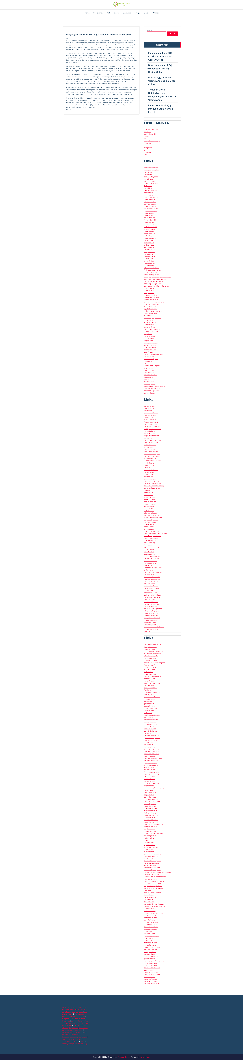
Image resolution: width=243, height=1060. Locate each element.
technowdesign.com (151, 300)
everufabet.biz (149, 261)
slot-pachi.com (149, 726)
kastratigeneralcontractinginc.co (155, 279)
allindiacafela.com (150, 593)
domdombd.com (150, 931)
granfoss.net (148, 590)
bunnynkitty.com (150, 540)
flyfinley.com (148, 690)
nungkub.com (149, 372)
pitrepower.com (149, 599)
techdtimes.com (149, 179)
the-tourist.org (149, 472)
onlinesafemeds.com (151, 209)
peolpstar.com (149, 438)
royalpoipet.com (150, 908)
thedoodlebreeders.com (152, 329)
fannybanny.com (150, 940)
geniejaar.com (149, 704)
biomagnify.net (149, 393)
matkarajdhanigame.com (153, 676)
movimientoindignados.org (153, 354)
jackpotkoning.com (150, 945)
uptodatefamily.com (151, 359)
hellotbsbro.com (149, 770)
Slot (108, 13)
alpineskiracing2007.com (152, 595)
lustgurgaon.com (150, 701)
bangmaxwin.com (150, 549)
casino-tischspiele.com (152, 488)
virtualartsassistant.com (152, 883)
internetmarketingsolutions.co (154, 788)
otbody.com (148, 490)
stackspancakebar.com (152, 577)
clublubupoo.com (150, 915)
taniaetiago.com (149, 379)
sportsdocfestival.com (151, 979)
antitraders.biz (149, 288)
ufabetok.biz (148, 259)
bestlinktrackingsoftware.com (154, 913)
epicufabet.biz (149, 254)
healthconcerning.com (151, 740)
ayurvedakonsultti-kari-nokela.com (156, 286)
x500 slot (82, 1016)
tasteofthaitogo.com (151, 538)
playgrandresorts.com (152, 974)
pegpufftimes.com (150, 417)
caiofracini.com (149, 776)
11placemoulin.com (150, 708)
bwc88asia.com (149, 320)
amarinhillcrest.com (151, 470)
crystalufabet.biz (150, 256)
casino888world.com (151, 897)
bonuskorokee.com (151, 922)
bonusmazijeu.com (150, 918)
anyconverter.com (150, 502)
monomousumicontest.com (153, 824)
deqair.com (148, 334)
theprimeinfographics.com (153, 886)
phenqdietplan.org (150, 347)
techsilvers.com (149, 336)
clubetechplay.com (150, 929)
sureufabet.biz (149, 247)
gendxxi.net (148, 840)
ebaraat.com (148, 193)
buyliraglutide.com (150, 206)
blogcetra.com (149, 786)
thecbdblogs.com (150, 625)
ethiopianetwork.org (151, 761)
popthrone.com (149, 679)
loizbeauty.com (149, 499)
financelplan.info (149, 665)
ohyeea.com (148, 368)
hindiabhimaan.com (151, 620)
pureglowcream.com (151, 531)
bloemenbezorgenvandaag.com (155, 533)
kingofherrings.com (151, 520)
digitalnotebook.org (151, 720)
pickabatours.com (150, 660)
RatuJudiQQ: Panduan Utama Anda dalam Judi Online (161, 81)
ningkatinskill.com (150, 338)
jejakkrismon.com (150, 506)
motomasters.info (150, 842)
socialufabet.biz (149, 240)
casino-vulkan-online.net (152, 597)
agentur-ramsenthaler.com (153, 833)
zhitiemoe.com (149, 370)
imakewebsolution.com (152, 683)
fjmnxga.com (148, 545)
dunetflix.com (148, 352)
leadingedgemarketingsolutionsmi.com (157, 277)
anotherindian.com (150, 375)
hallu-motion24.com (151, 586)
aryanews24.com (150, 290)
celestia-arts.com (150, 420)
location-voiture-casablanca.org (155, 877)
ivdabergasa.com (150, 306)
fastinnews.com (149, 938)
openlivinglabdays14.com (153, 284)
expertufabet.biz (149, 218)
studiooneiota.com (150, 811)
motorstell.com (149, 449)
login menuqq (78, 1032)
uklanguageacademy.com (153, 651)
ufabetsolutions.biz (150, 238)
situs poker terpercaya (152, 141)
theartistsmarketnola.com (153, 572)
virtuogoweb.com (150, 202)
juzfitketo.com (149, 382)
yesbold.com (148, 188)
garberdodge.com (150, 431)
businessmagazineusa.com (153, 854)
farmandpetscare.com (152, 772)
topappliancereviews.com (153, 615)
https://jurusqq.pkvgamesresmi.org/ (75, 1044)
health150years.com (151, 452)
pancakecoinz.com (150, 688)
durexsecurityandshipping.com (154, 302)
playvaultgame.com (151, 972)
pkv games (148, 148)
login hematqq (74, 1035)
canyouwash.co (149, 174)
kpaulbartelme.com (151, 879)
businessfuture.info (150, 667)
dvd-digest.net (149, 570)
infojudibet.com (149, 669)
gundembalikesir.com (151, 183)
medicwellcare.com (151, 856)
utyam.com (148, 363)
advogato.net (148, 474)
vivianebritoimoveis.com (152, 461)
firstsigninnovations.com (152, 429)
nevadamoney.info (150, 563)
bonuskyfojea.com (150, 920)
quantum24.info (149, 849)
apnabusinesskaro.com (152, 629)
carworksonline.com (151, 442)
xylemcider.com (149, 377)
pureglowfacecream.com (153, 518)
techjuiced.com (149, 195)
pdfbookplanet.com (151, 797)
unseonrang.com (150, 781)
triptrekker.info (149, 838)
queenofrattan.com (151, 799)
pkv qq (75, 1007)
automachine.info (150, 817)
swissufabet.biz (149, 224)
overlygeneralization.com (153, 758)
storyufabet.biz (149, 252)
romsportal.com (149, 977)
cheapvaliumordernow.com (153, 888)
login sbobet (73, 1028)
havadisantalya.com (151, 177)
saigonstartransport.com (152, 547)
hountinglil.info (149, 695)
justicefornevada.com (151, 765)
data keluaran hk (150, 134)
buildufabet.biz (149, 265)
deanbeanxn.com (150, 674)
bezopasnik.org (149, 543)
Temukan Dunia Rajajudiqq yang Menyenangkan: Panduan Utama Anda (162, 94)
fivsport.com (148, 341)
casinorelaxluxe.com (151, 927)
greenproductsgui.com (152, 738)
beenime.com (148, 890)
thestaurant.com (149, 911)
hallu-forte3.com (149, 584)
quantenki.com (149, 852)
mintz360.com (149, 710)
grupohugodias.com (151, 331)
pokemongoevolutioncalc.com (154, 961)
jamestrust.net (149, 492)
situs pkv (81, 1021)
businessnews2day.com (152, 861)
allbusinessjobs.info (151, 656)
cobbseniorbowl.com (151, 297)
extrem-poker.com (150, 322)
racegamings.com (150, 965)
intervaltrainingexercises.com (154, 904)
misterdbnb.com (149, 899)
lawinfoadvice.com (150, 345)
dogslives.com (149, 795)
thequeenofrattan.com (152, 801)
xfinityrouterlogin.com (151, 611)
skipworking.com (150, 497)
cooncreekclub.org (150, 415)
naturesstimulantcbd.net (152, 388)
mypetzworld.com (150, 313)
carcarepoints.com (150, 327)
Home (87, 13)
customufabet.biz (150, 249)
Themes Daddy (124, 1057)
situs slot (65, 1039)
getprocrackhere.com (151, 936)
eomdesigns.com (150, 836)
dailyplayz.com (149, 934)
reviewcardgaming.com (152, 870)
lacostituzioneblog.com (152, 366)
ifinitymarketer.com (150, 943)
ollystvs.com (148, 790)
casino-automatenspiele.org (154, 486)
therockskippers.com (151, 588)
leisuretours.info (149, 767)
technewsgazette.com (151, 515)
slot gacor (69, 1014)
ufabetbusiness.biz (150, 227)
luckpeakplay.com (150, 954)
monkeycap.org (149, 465)
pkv (145, 150)
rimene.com (148, 565)
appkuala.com (149, 527)
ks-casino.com (149, 325)
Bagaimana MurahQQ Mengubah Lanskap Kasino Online (160, 68)
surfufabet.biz (149, 243)
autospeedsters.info (151, 820)
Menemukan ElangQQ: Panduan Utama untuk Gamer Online (160, 56)
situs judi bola (79, 1014)
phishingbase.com (150, 963)
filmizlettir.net (148, 411)
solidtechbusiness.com (152, 868)
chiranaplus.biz (149, 574)
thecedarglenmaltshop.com (153, 644)
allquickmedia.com (150, 513)
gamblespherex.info (151, 831)
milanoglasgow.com (151, 581)
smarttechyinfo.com (151, 717)
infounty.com (148, 316)
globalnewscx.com (150, 792)
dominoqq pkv (71, 1009)
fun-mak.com (148, 895)
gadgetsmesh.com (150, 763)
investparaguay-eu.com (152, 318)
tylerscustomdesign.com (152, 440)
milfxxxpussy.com (150, 356)
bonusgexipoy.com (150, 924)
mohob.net (148, 713)
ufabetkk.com (149, 511)
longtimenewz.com (150, 949)
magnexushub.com (150, 199)
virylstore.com (149, 447)
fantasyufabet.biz (150, 220)
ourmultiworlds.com (151, 413)
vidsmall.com (148, 858)
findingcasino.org (150, 813)
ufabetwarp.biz (149, 213)
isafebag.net (148, 477)
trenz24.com (148, 495)
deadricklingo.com (150, 827)
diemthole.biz (148, 508)
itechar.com (148, 186)
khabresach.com (150, 622)
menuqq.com (67, 1007)
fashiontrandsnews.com (152, 270)
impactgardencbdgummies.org (155, 386)
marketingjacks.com (151, 613)
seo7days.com (149, 529)
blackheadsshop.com (151, 874)
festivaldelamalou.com (152, 426)
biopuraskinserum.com (152, 556)
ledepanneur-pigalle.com (153, 568)
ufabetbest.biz (149, 245)
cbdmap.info (148, 672)
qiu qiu (146, 136)
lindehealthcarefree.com (152, 654)
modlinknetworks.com (152, 947)
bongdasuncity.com (151, 724)
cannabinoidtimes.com (152, 735)
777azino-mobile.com (151, 295)
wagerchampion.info (151, 822)
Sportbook (127, 13)
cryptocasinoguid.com (152, 275)
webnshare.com (149, 756)
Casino (116, 13)
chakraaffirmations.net (152, 697)
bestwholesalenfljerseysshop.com (156, 281)
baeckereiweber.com (151, 168)
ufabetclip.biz (148, 215)
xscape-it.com (149, 293)
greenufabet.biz (149, 229)
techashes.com (149, 172)
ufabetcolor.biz (149, 231)
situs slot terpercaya (151, 129)
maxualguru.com (150, 722)
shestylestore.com (150, 981)
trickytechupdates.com (152, 618)
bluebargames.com (151, 424)
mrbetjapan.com (150, 522)
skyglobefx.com (149, 829)
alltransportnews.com (151, 268)
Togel (138, 13)
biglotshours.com (150, 204)
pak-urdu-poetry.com (151, 783)
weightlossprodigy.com (152, 715)
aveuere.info (148, 733)
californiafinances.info (151, 558)
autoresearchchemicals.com (154, 627)
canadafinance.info (150, 561)
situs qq (80, 1009)
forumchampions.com (151, 422)
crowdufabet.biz (149, 263)
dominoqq (147, 132)
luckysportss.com (150, 952)
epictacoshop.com (150, 554)
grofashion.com (149, 959)
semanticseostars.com (152, 749)
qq (145, 139)
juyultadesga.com (150, 309)
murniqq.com (78, 1030)
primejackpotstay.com (152, 968)
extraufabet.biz (149, 234)
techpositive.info (149, 779)
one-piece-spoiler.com (151, 808)
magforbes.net (149, 463)
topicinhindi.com (149, 649)
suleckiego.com (149, 631)
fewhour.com (148, 745)
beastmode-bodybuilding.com (154, 663)
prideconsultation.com (152, 692)
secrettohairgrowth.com (152, 536)
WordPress (145, 1057)
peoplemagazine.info (151, 170)
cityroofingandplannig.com (153, 304)
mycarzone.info (149, 845)
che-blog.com (149, 685)
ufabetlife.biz (148, 236)
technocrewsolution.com (152, 456)
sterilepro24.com (150, 865)
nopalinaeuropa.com (151, 391)
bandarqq (65, 1037)
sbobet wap (83, 1028)
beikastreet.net (149, 408)
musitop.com (148, 361)
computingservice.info (151, 774)
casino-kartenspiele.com (152, 483)
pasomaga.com (149, 384)
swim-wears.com (150, 433)
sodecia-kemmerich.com (152, 893)
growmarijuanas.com (151, 754)
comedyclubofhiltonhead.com (154, 881)
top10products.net (150, 658)
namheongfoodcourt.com (153, 579)
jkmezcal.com (149, 902)
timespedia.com (149, 504)
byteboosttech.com (151, 197)
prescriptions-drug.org (152, 454)
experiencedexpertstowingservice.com (157, 872)
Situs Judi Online (151, 13)
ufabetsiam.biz (149, 222)
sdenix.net (147, 467)
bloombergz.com (150, 479)
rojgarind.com (149, 742)
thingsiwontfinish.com (151, 984)
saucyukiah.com (149, 406)
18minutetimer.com (150, 747)
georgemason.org (150, 647)
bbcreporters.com (150, 272)
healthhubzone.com (151, 190)
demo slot (74, 1016)
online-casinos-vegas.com (153, 609)
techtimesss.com (150, 445)
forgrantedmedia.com (151, 436)
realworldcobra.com (151, 815)
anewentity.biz (149, 524)
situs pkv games (77, 1012)
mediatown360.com (151, 602)
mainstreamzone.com (151, 751)
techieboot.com (149, 181)
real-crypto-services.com (153, 311)
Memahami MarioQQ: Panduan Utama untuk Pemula (160, 109)
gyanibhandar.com (150, 211)
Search (149, 30)
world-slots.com (149, 681)
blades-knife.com (150, 806)
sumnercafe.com (150, 350)
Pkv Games (98, 13)
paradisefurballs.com (151, 731)
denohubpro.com (150, 804)
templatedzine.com (150, 343)
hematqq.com (67, 1032)
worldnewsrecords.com (152, 863)
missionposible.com (151, 606)
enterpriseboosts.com (151, 481)
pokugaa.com (149, 970)
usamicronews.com (151, 956)
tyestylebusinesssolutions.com (154, 906)
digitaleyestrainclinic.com (152, 604)
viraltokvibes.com (150, 458)
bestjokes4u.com (150, 699)
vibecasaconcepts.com (152, 847)
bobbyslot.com (149, 706)
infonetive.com (149, 552)
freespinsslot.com (150, 729)
